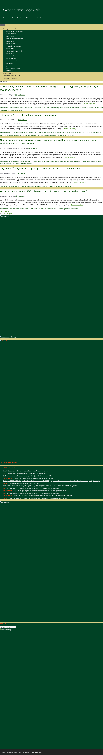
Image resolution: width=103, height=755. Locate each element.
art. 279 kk (28, 186)
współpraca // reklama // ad (12, 75)
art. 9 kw (89, 161)
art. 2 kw (27, 209)
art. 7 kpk (54, 209)
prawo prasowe (11, 58)
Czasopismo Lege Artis (22, 10)
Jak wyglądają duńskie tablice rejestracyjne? (24, 483)
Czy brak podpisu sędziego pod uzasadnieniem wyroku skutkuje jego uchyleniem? (33, 488)
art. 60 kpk (23, 135)
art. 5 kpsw (82, 161)
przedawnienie (61, 135)
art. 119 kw (28, 107)
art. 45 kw (35, 186)
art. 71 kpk (31, 135)
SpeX (5, 471)
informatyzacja (11, 34)
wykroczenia (10, 56)
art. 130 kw (58, 133)
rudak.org (9, 63)
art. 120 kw (34, 133)
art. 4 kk (41, 209)
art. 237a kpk (91, 133)
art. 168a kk (66, 133)
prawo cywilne (11, 43)
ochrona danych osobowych (15, 31)
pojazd (66, 209)
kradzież (46, 135)
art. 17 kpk (42, 107)
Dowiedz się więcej (89, 104)
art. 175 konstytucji (53, 107)
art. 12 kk (36, 107)
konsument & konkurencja (14, 39)
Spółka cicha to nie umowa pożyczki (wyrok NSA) (19, 486)
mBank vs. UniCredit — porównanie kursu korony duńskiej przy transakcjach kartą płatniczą (43, 495)
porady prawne (8, 73)
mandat (96, 107)
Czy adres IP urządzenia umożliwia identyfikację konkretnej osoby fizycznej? (75, 481)
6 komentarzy (73, 209)
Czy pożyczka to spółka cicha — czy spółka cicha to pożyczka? (56, 486)
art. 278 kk (63, 107)
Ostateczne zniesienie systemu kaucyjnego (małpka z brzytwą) (28, 471)
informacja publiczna (13, 61)
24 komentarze (69, 186)
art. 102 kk (11, 133)
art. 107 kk (19, 133)
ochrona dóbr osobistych (14, 51)
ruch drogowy (10, 36)
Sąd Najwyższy (17, 163)
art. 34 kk (3, 135)
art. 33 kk (99, 133)
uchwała (10, 110)
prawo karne (10, 66)
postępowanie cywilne (13, 68)
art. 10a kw (20, 107)
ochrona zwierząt (11, 48)
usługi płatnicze (59, 186)
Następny (9, 214)
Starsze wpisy (4, 211)
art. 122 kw (42, 133)
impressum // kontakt (10, 78)
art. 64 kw (83, 107)
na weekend (10, 71)
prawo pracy (10, 53)
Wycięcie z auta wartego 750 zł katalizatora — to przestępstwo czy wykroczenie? (43, 191)
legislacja (53, 135)
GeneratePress (37, 752)
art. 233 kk (82, 133)
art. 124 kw (50, 133)
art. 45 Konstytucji (73, 107)
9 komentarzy (70, 135)
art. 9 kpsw (90, 107)
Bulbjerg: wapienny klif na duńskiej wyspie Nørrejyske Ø (21, 476)
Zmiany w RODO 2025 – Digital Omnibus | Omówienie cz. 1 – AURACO (26, 481)
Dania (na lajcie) (45, 476)
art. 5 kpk (48, 209)
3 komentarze (17, 110)
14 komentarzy (27, 163)
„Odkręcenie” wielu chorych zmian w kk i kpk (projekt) (28, 115)
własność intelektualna (13, 46)
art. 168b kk (74, 133)
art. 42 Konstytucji (60, 161)
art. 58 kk (16, 135)
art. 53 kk (10, 135)
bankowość (43, 186)
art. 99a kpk (39, 135)
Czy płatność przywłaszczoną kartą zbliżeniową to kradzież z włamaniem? (40, 168)
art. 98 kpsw (97, 161)
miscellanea (10, 41)
